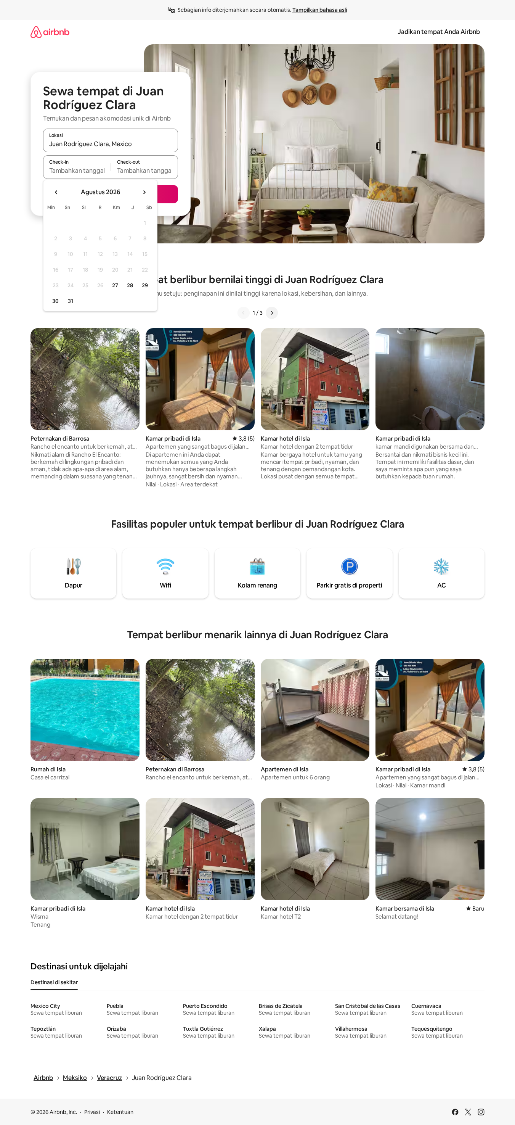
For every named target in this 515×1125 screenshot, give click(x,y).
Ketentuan (120, 1112)
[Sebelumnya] (243, 313)
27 (115, 285)
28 (130, 285)
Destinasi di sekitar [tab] (54, 982)
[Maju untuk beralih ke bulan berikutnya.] (144, 192)
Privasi (92, 1112)
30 (55, 301)
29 (145, 285)
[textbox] (76, 170)
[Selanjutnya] (272, 313)
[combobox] (110, 143)
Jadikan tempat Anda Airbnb (439, 32)
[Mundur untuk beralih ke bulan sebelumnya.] (56, 192)
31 (70, 301)
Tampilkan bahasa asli (319, 9)
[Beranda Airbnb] (49, 32)
